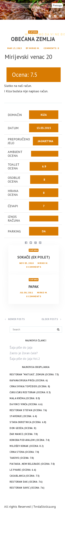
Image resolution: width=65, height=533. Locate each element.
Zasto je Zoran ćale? (24, 353)
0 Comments (33, 267)
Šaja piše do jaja (21, 347)
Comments (50, 48)
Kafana (33, 32)
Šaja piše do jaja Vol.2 (25, 359)
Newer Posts (16, 319)
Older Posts (50, 319)
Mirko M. (34, 48)
